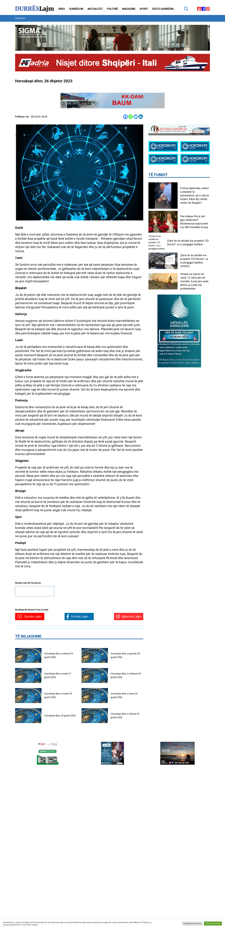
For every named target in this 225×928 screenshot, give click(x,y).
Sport (144, 8)
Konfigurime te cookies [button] (192, 923)
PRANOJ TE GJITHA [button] (212, 923)
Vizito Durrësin (162, 8)
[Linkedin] (140, 116)
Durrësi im (76, 8)
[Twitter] (135, 116)
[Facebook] (125, 116)
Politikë (112, 8)
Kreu (62, 8)
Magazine (128, 8)
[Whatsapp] (130, 116)
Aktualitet (95, 8)
